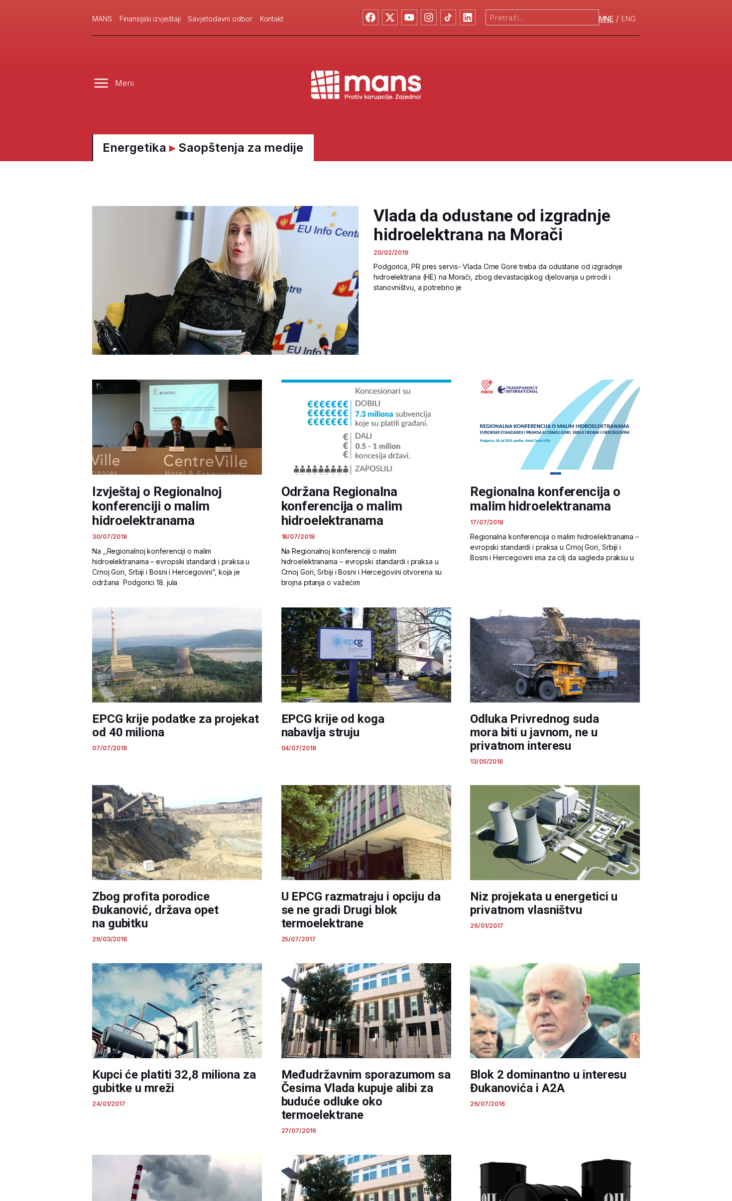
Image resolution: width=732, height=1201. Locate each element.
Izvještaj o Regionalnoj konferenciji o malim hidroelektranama (157, 506)
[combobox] (542, 17)
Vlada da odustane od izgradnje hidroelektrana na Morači (491, 224)
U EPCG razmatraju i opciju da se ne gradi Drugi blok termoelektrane (361, 910)
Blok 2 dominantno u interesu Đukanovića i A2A (548, 1081)
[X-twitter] (389, 17)
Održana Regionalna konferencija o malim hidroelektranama (341, 506)
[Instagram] (428, 17)
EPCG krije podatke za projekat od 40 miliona (175, 725)
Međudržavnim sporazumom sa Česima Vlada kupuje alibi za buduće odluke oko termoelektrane (366, 1095)
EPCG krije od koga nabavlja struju (332, 725)
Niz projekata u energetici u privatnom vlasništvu (543, 903)
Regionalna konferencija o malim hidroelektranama (545, 498)
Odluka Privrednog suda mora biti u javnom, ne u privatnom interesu (534, 732)
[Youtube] (409, 17)
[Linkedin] (467, 17)
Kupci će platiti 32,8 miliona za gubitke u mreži (174, 1081)
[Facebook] (370, 17)
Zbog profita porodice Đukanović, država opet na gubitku (155, 910)
